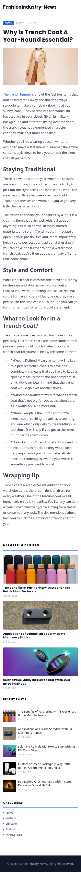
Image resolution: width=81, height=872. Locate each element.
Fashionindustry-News (29, 7)
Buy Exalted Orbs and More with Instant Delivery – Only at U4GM (44, 783)
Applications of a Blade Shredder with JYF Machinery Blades (34, 635)
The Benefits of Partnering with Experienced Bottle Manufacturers (36, 589)
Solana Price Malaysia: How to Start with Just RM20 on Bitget (36, 682)
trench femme (20, 94)
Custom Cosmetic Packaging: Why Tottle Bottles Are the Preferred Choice (44, 766)
